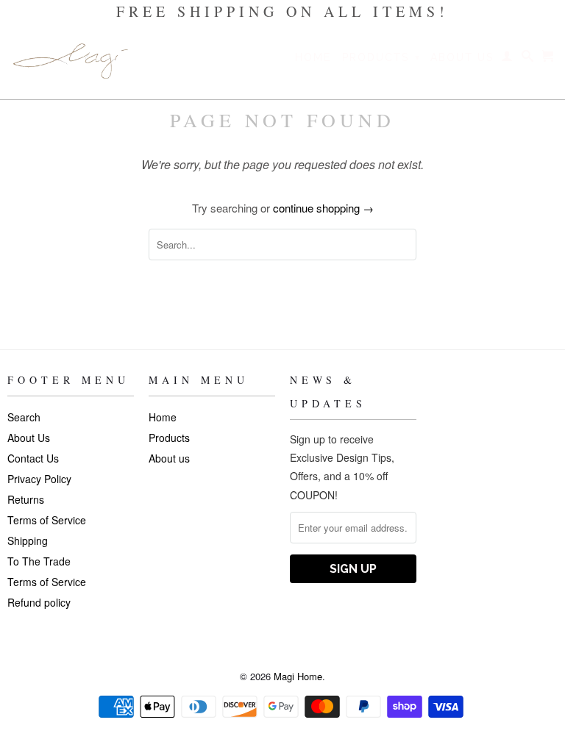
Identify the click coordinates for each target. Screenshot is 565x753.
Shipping (27, 540)
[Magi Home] (70, 61)
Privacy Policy (39, 478)
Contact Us (33, 458)
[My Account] (507, 59)
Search (23, 417)
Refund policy (39, 602)
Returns (25, 499)
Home (313, 57)
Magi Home (298, 676)
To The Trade (39, 561)
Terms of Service (46, 520)
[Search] (528, 59)
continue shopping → (323, 207)
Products (381, 57)
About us (462, 57)
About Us (28, 437)
